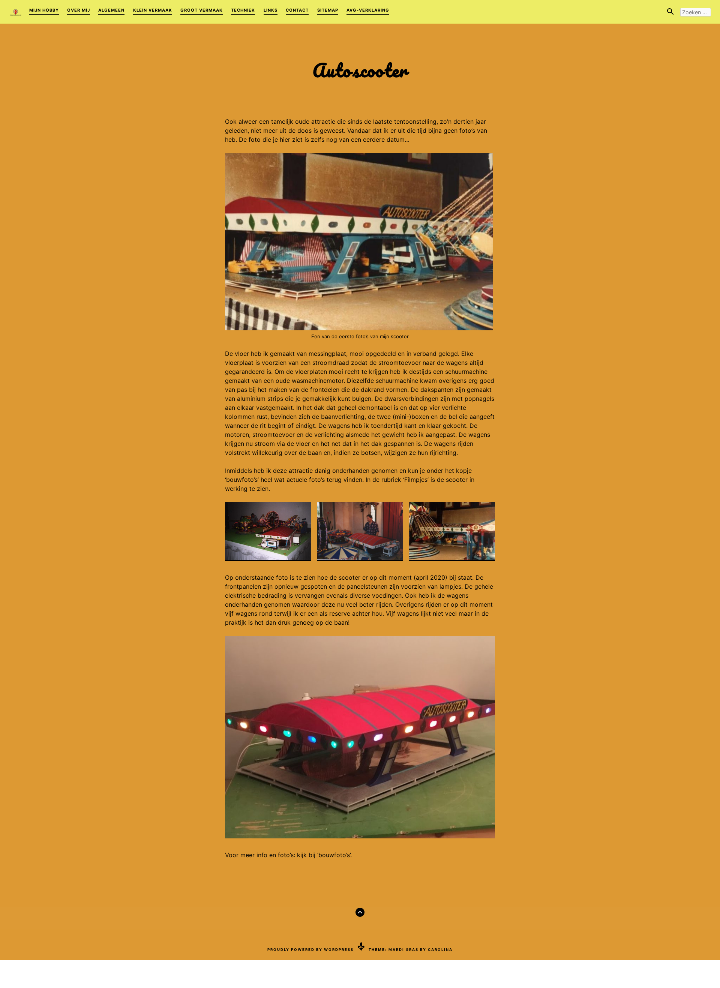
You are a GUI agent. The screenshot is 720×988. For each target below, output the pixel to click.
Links (271, 10)
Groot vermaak (201, 10)
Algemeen (111, 10)
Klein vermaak (152, 10)
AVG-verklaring (367, 10)
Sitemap (327, 10)
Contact (297, 10)
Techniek (243, 10)
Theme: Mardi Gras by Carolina (411, 950)
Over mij (78, 10)
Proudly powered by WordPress (310, 950)
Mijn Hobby (44, 10)
